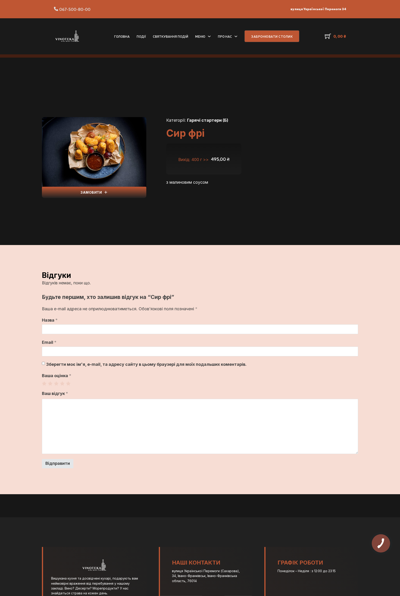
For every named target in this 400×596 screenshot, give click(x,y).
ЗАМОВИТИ (91, 192)
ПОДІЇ (141, 36)
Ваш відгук (55, 393)
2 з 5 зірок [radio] (50, 383)
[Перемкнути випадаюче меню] (209, 36)
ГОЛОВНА (122, 36)
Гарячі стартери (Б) (207, 120)
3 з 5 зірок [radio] (56, 383)
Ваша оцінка (56, 375)
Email (49, 342)
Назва (50, 320)
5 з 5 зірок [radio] (68, 383)
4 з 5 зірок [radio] (62, 383)
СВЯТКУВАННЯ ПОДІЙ (170, 36)
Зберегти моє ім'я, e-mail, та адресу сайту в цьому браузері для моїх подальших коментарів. (146, 364)
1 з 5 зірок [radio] (44, 383)
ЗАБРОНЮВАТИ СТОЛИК (272, 36)
